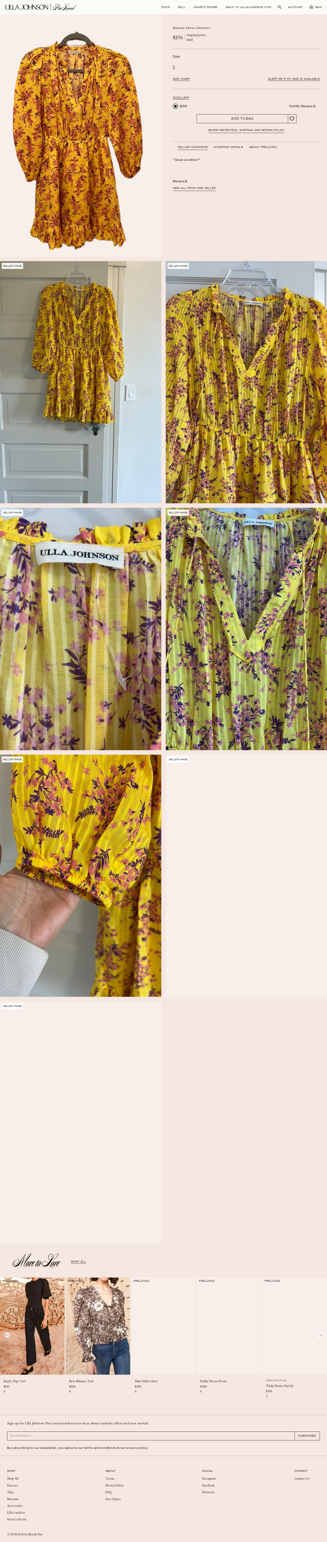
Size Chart (181, 79)
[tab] (196, 147)
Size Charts (113, 1499)
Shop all (78, 1261)
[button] (181, 97)
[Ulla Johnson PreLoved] (41, 6)
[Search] (279, 7)
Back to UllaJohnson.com (248, 7)
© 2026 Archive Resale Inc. (25, 1534)
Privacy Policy (114, 1485)
